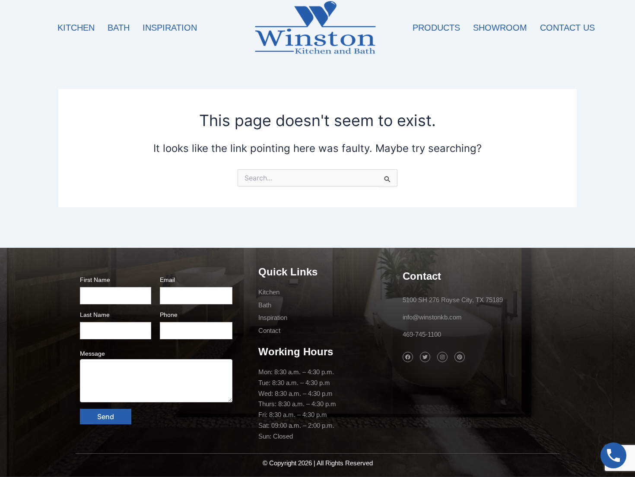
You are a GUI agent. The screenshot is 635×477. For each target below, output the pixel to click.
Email (167, 279)
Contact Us (567, 27)
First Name (95, 279)
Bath (119, 27)
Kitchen (76, 27)
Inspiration (170, 27)
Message (92, 353)
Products (436, 27)
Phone (169, 314)
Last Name (95, 314)
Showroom (500, 27)
